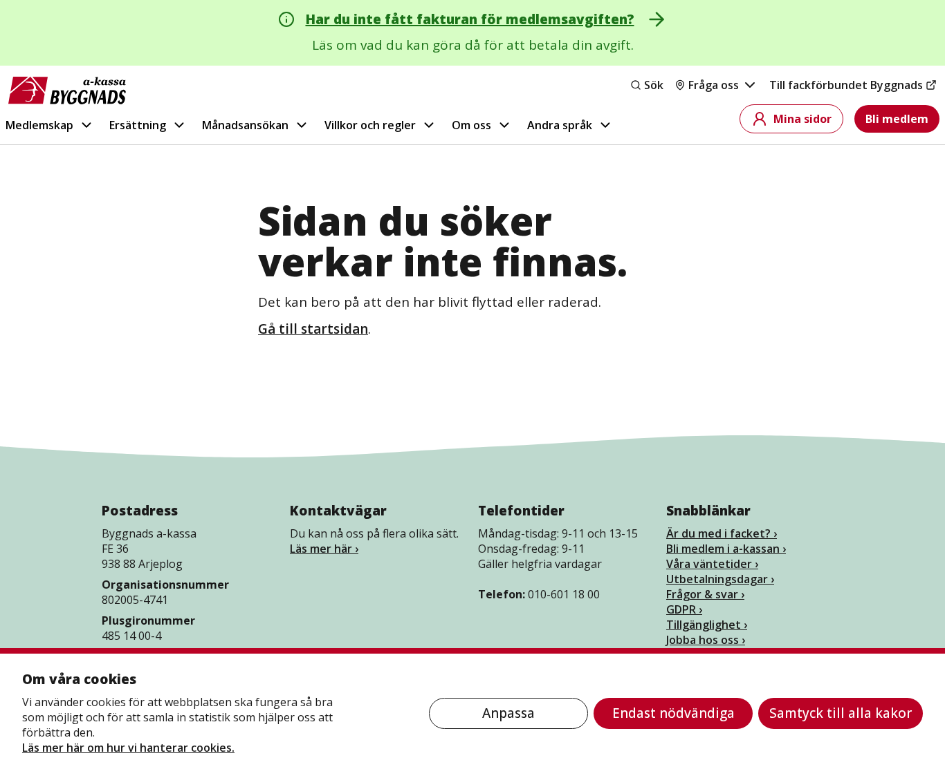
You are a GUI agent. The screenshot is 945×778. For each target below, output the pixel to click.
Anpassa (508, 713)
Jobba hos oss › (705, 639)
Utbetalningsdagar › (720, 579)
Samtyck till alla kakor (840, 713)
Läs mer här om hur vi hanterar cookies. (128, 747)
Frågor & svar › (705, 594)
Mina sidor (802, 118)
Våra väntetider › (712, 563)
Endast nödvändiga (673, 713)
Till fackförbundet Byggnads (846, 85)
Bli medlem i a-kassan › (726, 548)
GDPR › (684, 609)
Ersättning (137, 125)
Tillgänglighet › (706, 624)
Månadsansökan (245, 125)
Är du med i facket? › (721, 533)
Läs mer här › (324, 548)
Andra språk (559, 125)
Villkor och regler (370, 125)
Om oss (471, 125)
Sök (653, 85)
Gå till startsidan (313, 329)
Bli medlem (896, 118)
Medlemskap (39, 125)
